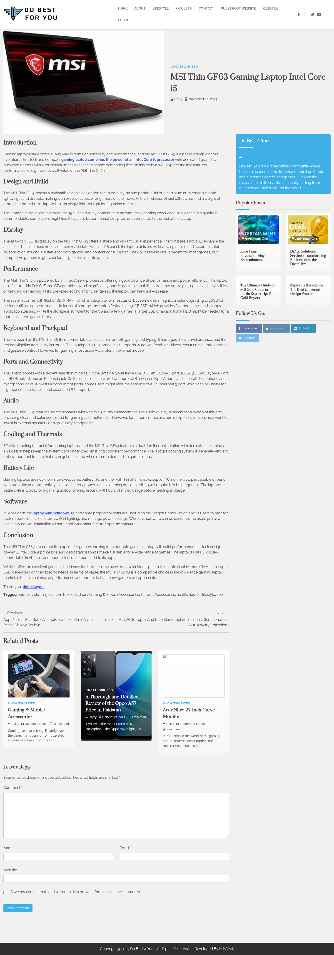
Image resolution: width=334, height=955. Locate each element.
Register (270, 8)
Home (122, 8)
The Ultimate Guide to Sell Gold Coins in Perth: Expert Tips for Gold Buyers (257, 291)
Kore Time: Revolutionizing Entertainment (252, 255)
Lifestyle (160, 8)
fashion (81, 594)
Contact (206, 8)
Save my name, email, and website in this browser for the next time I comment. (76, 892)
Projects (183, 8)
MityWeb (226, 949)
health (182, 594)
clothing (40, 594)
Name (9, 848)
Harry (178, 99)
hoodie (194, 594)
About (140, 8)
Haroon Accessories (158, 594)
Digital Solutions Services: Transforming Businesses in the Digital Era (308, 257)
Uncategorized (184, 66)
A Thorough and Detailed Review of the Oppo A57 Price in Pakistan (112, 703)
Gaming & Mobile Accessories (114, 594)
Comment (12, 788)
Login (123, 20)
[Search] (327, 14)
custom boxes (61, 594)
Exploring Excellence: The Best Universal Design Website (307, 289)
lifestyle (208, 594)
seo (220, 594)
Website (10, 870)
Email (125, 848)
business (24, 594)
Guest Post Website (238, 8)
